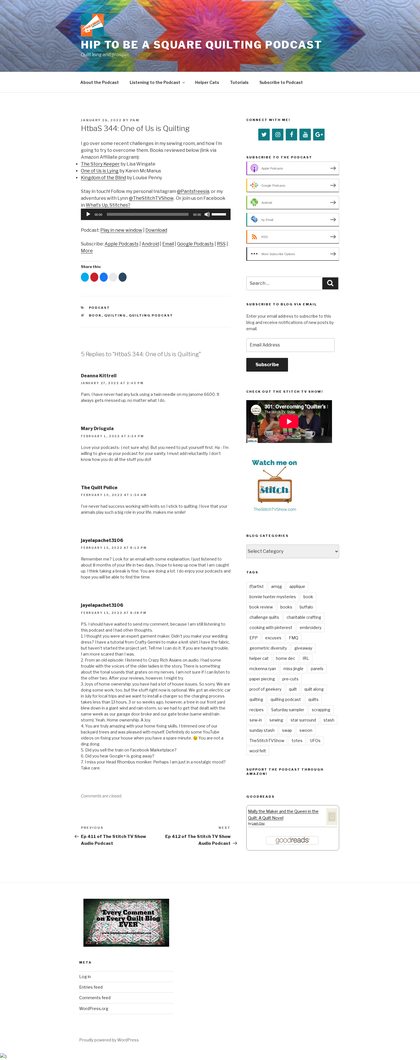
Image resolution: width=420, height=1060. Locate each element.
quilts (313, 699)
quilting (115, 315)
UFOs (315, 740)
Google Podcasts (195, 244)
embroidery (310, 627)
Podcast (99, 308)
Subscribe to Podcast (281, 82)
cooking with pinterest (270, 627)
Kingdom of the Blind (103, 177)
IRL (306, 658)
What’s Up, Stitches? (108, 205)
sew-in (255, 720)
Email (168, 244)
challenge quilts (264, 617)
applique (297, 586)
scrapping (321, 709)
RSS (221, 244)
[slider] (220, 214)
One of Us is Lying (100, 171)
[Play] (88, 214)
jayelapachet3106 (102, 540)
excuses (273, 637)
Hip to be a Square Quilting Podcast (201, 45)
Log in (85, 976)
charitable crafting (304, 617)
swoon (305, 730)
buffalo (306, 606)
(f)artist (256, 586)
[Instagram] (277, 135)
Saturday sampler (287, 709)
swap (287, 730)
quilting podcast (151, 315)
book (95, 315)
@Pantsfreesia (193, 191)
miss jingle (293, 668)
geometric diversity (268, 648)
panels (317, 668)
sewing (276, 720)
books (286, 606)
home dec (285, 658)
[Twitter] (264, 135)
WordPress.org (93, 1008)
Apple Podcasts (122, 244)
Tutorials (239, 82)
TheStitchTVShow (266, 740)
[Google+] (319, 135)
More (87, 250)
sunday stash (262, 730)
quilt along (314, 689)
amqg (276, 586)
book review (261, 606)
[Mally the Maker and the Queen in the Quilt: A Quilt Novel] (331, 823)
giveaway (303, 648)
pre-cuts (290, 678)
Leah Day (258, 823)
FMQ (293, 637)
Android (150, 244)
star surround (303, 720)
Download (156, 230)
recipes (256, 709)
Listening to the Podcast (155, 82)
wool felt (257, 750)
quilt (293, 689)
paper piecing (262, 678)
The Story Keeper (100, 164)
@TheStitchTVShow (151, 198)
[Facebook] (291, 135)
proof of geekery (265, 689)
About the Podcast (99, 82)
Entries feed (91, 987)
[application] (156, 214)
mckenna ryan (262, 668)
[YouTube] (305, 135)
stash (328, 720)
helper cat (259, 658)
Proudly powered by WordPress (109, 1039)
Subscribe (267, 364)
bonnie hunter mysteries (272, 596)
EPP (253, 637)
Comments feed (95, 997)
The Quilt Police (99, 487)
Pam (134, 120)
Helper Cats (207, 82)
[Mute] (207, 214)
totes (297, 740)
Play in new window (121, 230)
